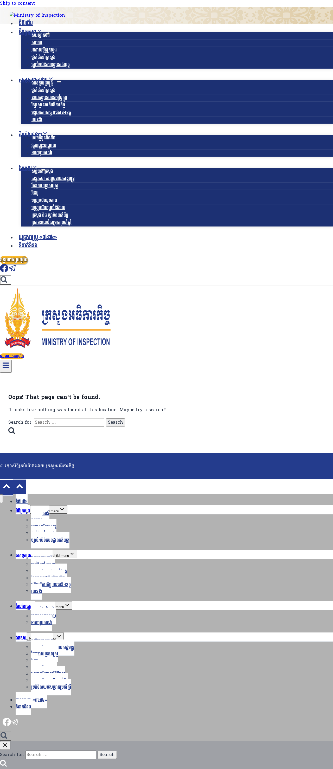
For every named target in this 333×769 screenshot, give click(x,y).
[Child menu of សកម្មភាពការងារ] (59, 81)
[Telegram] (12, 271)
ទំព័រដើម (26, 23)
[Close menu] (1, 498)
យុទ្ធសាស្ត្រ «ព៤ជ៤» (38, 237)
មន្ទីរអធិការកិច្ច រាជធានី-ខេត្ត (51, 112)
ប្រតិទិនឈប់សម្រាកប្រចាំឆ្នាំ (51, 222)
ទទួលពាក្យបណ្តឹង (14, 260)
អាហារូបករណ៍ (41, 153)
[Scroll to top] (6, 487)
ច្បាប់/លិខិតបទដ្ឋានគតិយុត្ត (50, 64)
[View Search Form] (5, 280)
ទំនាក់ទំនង (28, 245)
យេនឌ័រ (36, 120)
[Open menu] (6, 366)
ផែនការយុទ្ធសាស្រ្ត (44, 186)
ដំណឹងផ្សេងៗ (25, 606)
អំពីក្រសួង (23, 511)
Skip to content (17, 3)
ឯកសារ (21, 638)
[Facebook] (4, 271)
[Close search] (5, 745)
